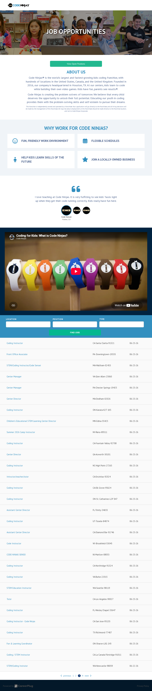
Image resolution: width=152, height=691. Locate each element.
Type (102, 319)
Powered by (8, 686)
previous (67, 675)
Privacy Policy (143, 686)
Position (58, 319)
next (87, 675)
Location (11, 319)
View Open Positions (76, 63)
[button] (66, 214)
